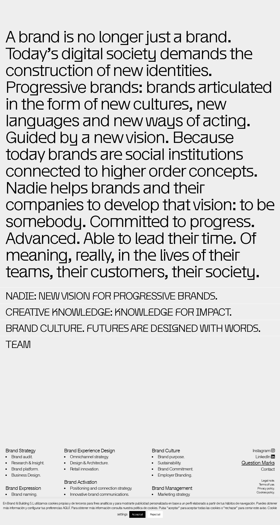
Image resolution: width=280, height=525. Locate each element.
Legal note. (268, 480)
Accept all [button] (137, 514)
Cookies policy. (266, 492)
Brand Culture (166, 450)
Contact (268, 469)
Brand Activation (80, 482)
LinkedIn (263, 456)
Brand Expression (23, 488)
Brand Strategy (20, 450)
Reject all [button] (155, 514)
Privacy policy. (266, 488)
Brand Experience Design (89, 450)
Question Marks (258, 463)
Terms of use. (267, 484)
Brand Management (172, 488)
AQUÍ (66, 508)
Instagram (262, 450)
